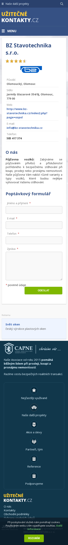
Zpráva (11, 249)
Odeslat (43, 290)
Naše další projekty (17, 4)
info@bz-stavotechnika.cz (24, 128)
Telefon (11, 233)
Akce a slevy (34, 432)
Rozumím (34, 538)
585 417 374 (14, 138)
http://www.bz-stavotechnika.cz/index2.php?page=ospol (27, 113)
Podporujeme (34, 483)
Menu (11, 31)
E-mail (11, 218)
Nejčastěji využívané (34, 398)
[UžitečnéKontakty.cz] (25, 17)
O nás (7, 506)
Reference (34, 466)
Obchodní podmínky (16, 514)
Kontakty (9, 510)
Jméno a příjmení (17, 203)
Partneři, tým (34, 449)
